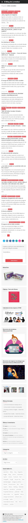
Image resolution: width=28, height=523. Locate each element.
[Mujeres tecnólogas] (14, 379)
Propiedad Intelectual (8, 491)
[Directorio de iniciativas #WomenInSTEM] (14, 353)
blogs (9, 474)
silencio (22, 494)
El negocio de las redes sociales (10, 224)
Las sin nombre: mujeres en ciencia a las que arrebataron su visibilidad (13, 437)
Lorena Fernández (8, 435)
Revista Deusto (16, 136)
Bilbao (3, 107)
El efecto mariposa (6, 211)
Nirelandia (21, 487)
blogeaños (20, 472)
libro (18, 484)
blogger (5, 474)
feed (20, 477)
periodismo (12, 489)
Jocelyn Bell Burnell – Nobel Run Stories (13, 416)
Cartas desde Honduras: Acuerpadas (13, 407)
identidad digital (7, 482)
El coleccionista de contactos (9, 153)
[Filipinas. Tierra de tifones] (14, 302)
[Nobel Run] (14, 282)
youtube (12, 504)
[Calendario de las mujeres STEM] (14, 322)
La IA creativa (12, 426)
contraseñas (20, 474)
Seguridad (16, 494)
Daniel (5, 426)
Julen (5, 428)
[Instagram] (7, 241)
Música (10, 487)
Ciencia (14, 474)
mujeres (5, 487)
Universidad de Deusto (7, 12)
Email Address (6, 252)
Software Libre (21, 107)
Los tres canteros (13, 433)
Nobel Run (5, 489)
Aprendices (4, 11)
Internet (8, 107)
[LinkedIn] (13, 241)
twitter (11, 499)
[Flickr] (19, 241)
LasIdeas (14, 107)
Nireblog (15, 487)
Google (11, 479)
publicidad (17, 491)
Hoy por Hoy (17, 479)
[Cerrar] (25, 514)
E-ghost (5, 477)
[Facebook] (10, 241)
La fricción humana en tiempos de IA (13, 404)
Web (16, 501)
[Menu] (2, 2)
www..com (7, 386)
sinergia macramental (8, 496)
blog (15, 472)
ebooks (10, 477)
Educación (10, 11)
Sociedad (10, 78)
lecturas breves (12, 484)
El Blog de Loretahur (12, 2)
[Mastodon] (23, 241)
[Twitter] (4, 241)
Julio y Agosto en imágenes (9, 15)
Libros (21, 484)
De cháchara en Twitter (8, 42)
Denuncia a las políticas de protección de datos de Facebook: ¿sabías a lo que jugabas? (13, 29)
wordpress (5, 504)
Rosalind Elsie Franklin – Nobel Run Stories (14, 413)
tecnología (5, 499)
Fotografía (5, 479)
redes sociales (6, 494)
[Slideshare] (16, 241)
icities (23, 479)
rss (12, 494)
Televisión (17, 11)
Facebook (15, 477)
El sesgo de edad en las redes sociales (12, 80)
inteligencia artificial (16, 482)
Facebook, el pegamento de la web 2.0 (12, 198)
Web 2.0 (15, 12)
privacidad (18, 489)
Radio (22, 491)
